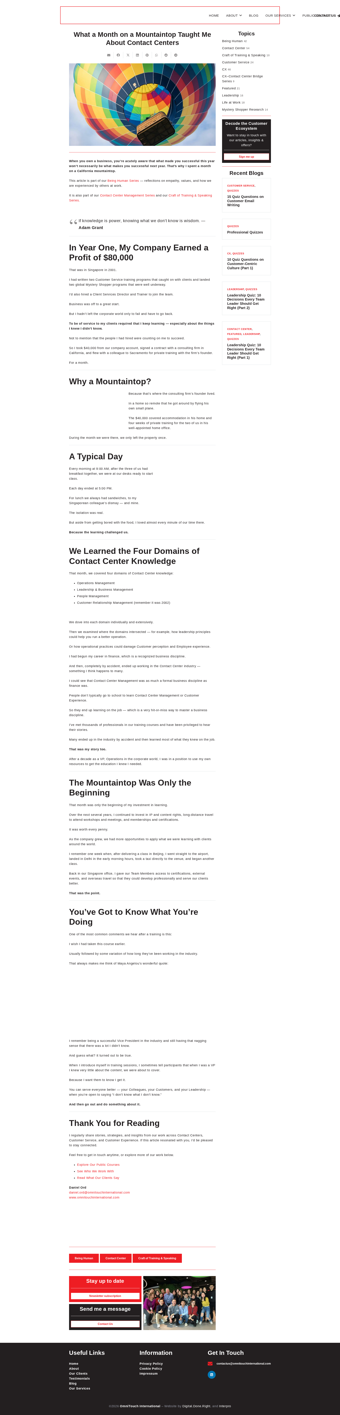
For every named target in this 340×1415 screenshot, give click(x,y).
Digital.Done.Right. (196, 1406)
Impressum (149, 1373)
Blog (73, 1383)
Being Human (234, 41)
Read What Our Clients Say (98, 1178)
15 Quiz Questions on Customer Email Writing (245, 201)
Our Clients (78, 1373)
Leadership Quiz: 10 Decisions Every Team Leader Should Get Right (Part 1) (246, 351)
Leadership (232, 95)
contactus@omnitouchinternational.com (244, 1363)
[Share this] (118, 55)
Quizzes (233, 190)
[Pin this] (147, 55)
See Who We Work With (95, 1171)
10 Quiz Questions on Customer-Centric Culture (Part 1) (245, 264)
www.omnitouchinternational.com (94, 1197)
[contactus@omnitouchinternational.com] (212, 1363)
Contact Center (235, 48)
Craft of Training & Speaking (246, 55)
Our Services (79, 1388)
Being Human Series (123, 180)
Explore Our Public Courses (98, 1164)
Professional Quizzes (245, 232)
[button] (240, 16)
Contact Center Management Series (127, 195)
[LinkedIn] (212, 1375)
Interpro (225, 1406)
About (74, 1368)
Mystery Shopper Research (245, 109)
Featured (231, 88)
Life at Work (233, 102)
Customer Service (238, 62)
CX (226, 69)
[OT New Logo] (135, 15)
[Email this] (109, 55)
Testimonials (79, 1378)
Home (73, 1363)
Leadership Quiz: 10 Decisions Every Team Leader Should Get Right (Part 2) (246, 301)
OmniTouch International (140, 1406)
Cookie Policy (151, 1368)
